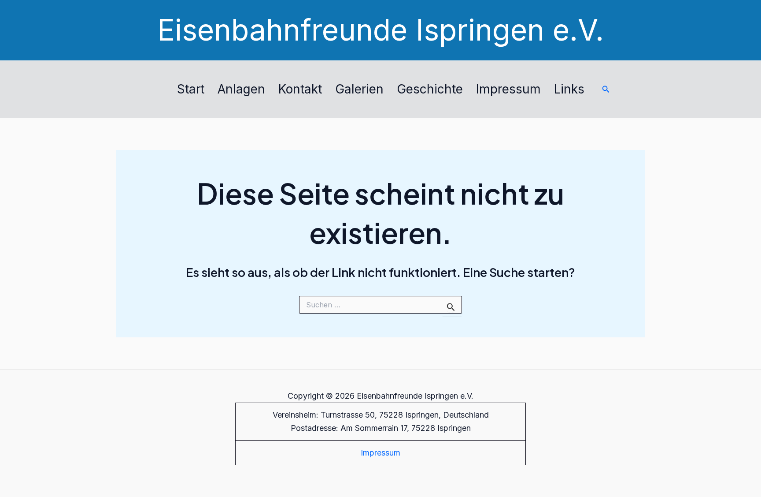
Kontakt (300, 89)
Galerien (359, 89)
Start (190, 89)
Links (569, 89)
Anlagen (241, 89)
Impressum (508, 89)
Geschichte (430, 89)
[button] (606, 89)
